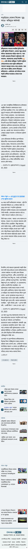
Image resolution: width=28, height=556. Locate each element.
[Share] (13, 30)
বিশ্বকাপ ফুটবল (14, 360)
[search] (22, 2)
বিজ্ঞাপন (23, 542)
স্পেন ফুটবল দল (5, 360)
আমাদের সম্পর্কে (7, 542)
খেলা (2, 14)
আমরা (13, 542)
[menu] (25, 2)
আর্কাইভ (18, 542)
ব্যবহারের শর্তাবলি (15, 539)
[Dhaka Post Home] (14, 532)
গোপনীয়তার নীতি (5, 539)
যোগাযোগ (24, 539)
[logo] (8, 2)
